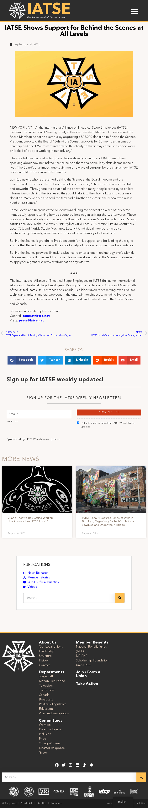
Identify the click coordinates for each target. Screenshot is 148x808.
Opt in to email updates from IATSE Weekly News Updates (107, 425)
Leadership (46, 651)
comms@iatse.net (36, 316)
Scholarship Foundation (92, 660)
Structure (45, 656)
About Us (47, 642)
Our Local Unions (51, 646)
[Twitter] (63, 765)
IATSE (49, 10)
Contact (44, 665)
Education (46, 708)
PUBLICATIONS (36, 565)
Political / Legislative (52, 704)
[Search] (119, 598)
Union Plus (83, 665)
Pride (42, 738)
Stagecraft (46, 676)
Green (43, 752)
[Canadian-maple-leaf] (91, 765)
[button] (134, 11)
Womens (45, 725)
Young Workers (50, 743)
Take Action (87, 684)
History (44, 660)
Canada (44, 695)
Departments (51, 672)
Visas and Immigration (54, 713)
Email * (13, 412)
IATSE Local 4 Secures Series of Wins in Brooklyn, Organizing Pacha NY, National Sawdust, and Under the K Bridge (108, 522)
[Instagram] (70, 765)
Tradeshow (47, 690)
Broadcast (46, 699)
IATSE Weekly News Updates (43, 439)
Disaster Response (52, 748)
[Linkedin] (77, 765)
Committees (50, 721)
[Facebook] (56, 765)
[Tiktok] (84, 765)
